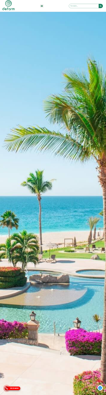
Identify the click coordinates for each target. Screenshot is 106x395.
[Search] (101, 6)
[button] (42, 6)
